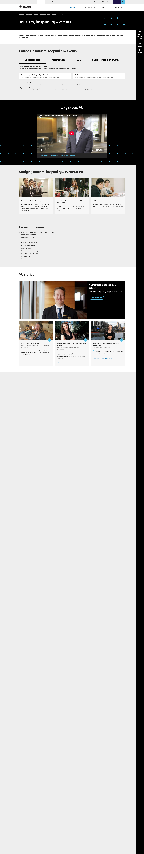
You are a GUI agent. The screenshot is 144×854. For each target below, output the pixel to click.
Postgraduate (58, 60)
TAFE (78, 60)
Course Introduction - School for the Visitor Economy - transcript (57, 155)
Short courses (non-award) (105, 60)
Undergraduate (32, 60)
